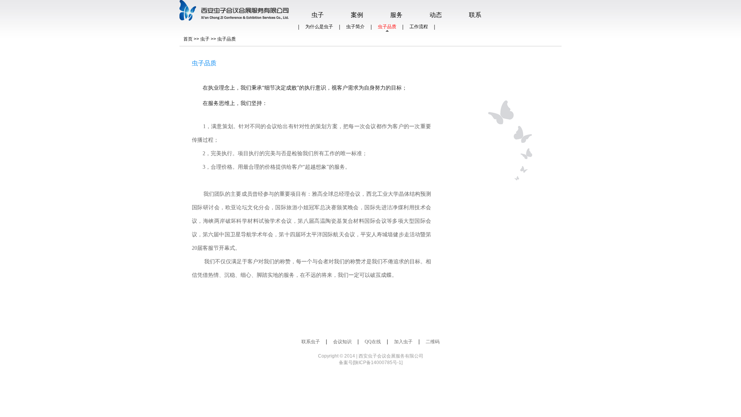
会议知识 (342, 341)
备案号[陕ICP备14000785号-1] (371, 362)
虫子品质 (387, 26)
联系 (475, 15)
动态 (436, 15)
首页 (188, 39)
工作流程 (418, 26)
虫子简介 (355, 26)
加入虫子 (403, 341)
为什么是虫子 (319, 26)
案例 (357, 15)
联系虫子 (310, 341)
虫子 (317, 15)
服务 (396, 15)
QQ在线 (373, 341)
